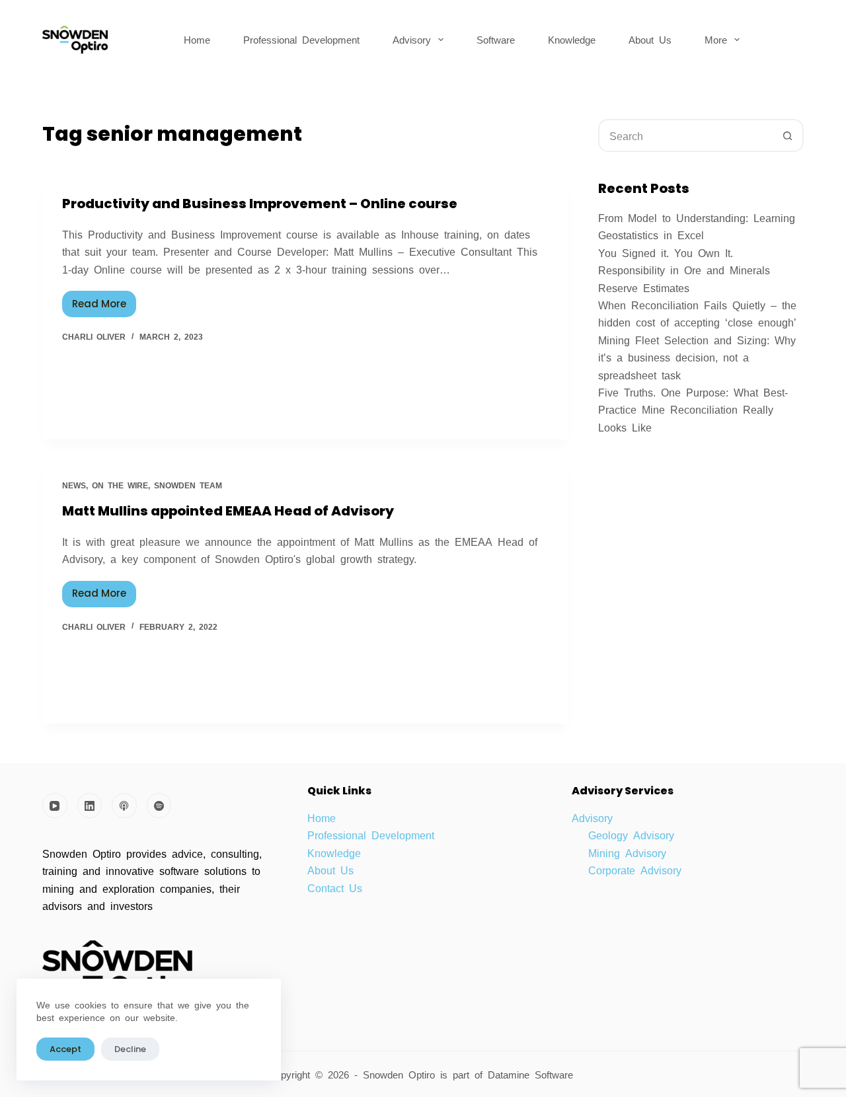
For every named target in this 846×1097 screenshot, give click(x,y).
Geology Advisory (631, 834)
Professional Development (301, 39)
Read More (104, 301)
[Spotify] (159, 805)
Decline (130, 1049)
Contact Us (334, 887)
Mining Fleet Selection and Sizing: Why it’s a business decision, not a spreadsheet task (697, 357)
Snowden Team (188, 485)
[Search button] (787, 135)
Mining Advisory (627, 852)
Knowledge (572, 39)
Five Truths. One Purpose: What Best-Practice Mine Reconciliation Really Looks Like (693, 409)
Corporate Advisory (634, 869)
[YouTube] (54, 805)
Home (197, 39)
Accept (65, 1049)
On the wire (120, 485)
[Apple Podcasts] (124, 805)
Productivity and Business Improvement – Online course (259, 203)
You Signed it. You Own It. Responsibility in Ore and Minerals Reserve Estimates (684, 270)
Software (496, 39)
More (716, 39)
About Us (650, 39)
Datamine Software (533, 1074)
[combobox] (685, 135)
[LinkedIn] (89, 805)
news (74, 485)
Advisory (412, 39)
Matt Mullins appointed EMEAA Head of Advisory (228, 511)
